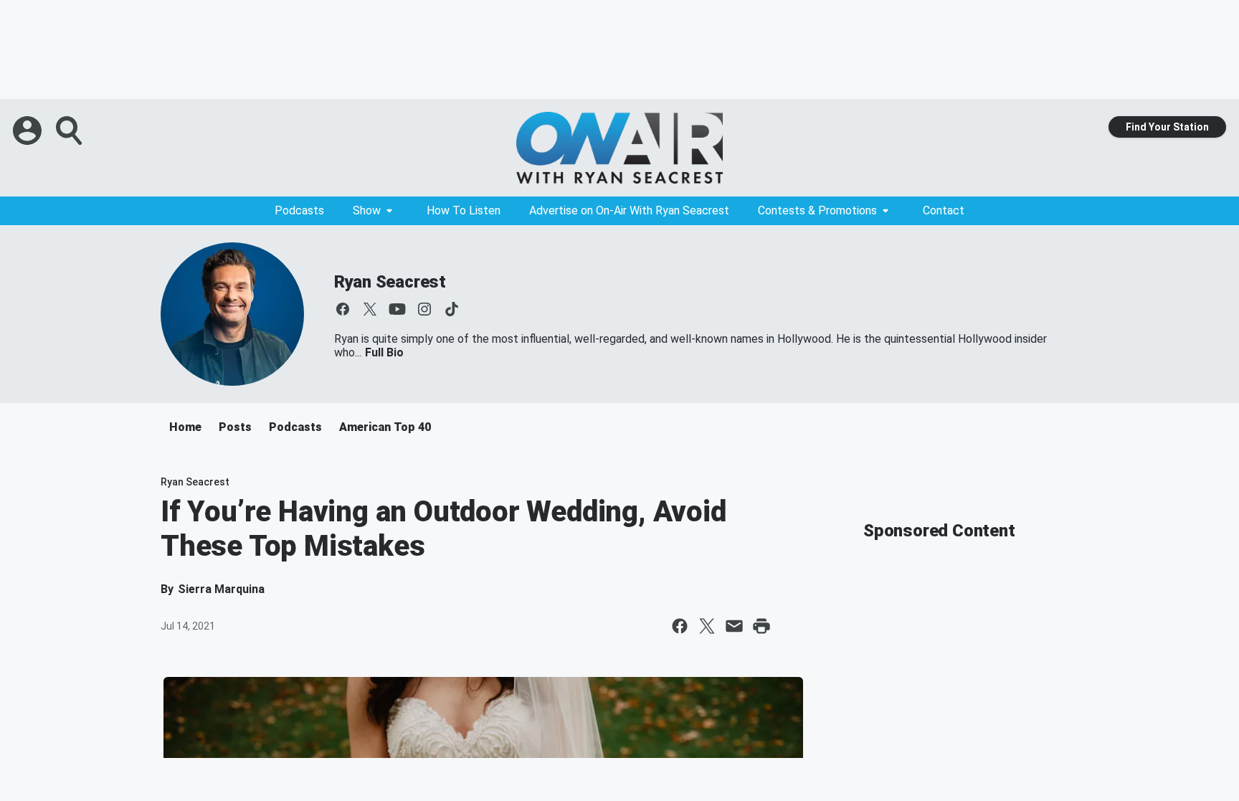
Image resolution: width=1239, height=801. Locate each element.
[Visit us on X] (370, 309)
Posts (235, 427)
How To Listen (463, 210)
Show (367, 210)
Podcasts (299, 210)
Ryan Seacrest (390, 282)
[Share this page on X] (707, 626)
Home (185, 427)
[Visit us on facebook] (342, 309)
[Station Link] (619, 148)
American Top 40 (385, 427)
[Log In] (28, 130)
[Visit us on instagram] (424, 309)
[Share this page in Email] (734, 626)
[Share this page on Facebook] (680, 626)
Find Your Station (1167, 127)
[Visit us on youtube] (397, 309)
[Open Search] (70, 130)
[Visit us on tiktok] (451, 309)
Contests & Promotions (817, 210)
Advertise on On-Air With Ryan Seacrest (629, 210)
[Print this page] (761, 626)
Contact (943, 210)
